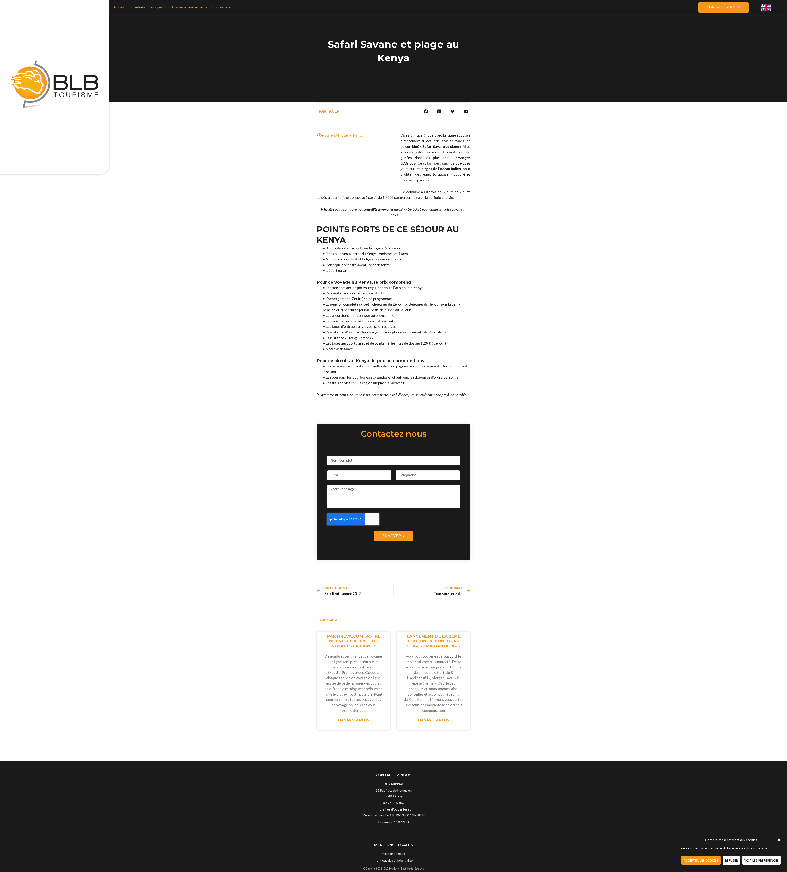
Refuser (731, 860)
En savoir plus (353, 720)
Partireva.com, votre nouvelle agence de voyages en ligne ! (353, 641)
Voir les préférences (761, 860)
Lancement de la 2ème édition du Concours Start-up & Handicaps (434, 641)
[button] (779, 840)
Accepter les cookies (701, 860)
